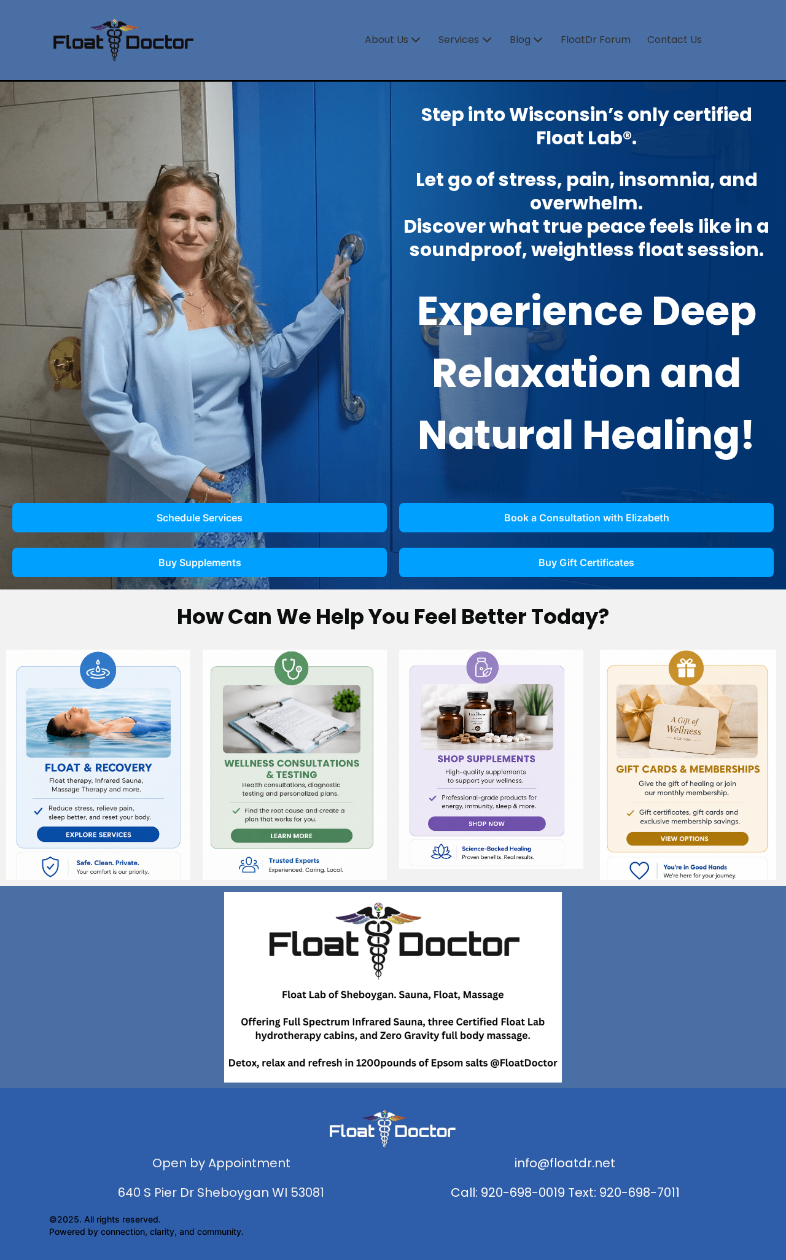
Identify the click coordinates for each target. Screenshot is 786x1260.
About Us (386, 40)
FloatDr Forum (596, 40)
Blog (520, 40)
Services (458, 40)
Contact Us (674, 40)
